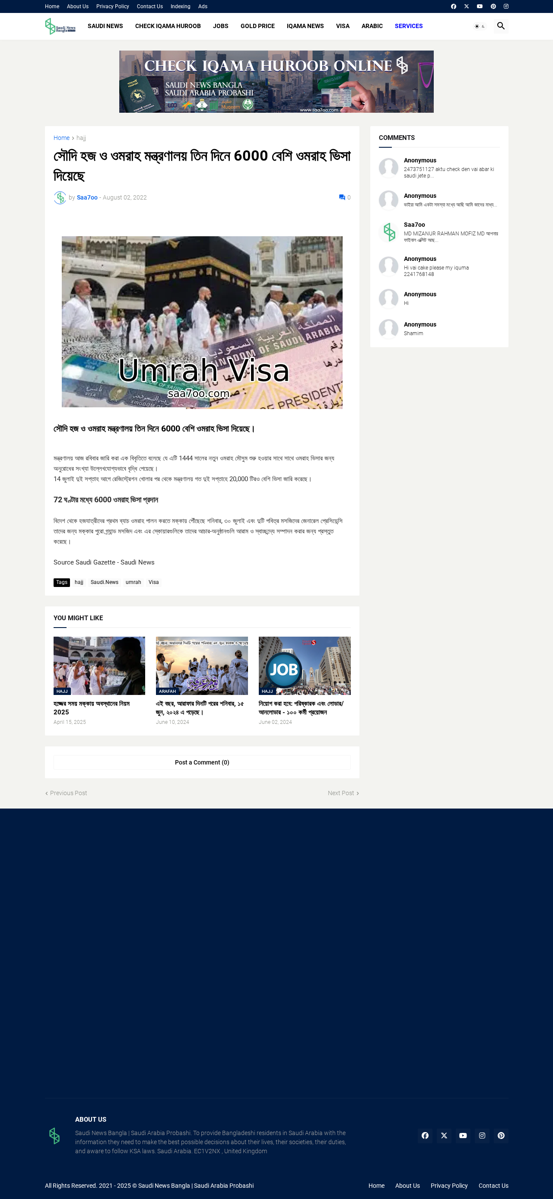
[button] (480, 26)
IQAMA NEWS (305, 25)
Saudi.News (104, 582)
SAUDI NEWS (105, 25)
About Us (78, 6)
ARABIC (372, 25)
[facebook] (453, 6)
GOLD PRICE (258, 25)
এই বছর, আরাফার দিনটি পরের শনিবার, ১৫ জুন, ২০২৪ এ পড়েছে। (200, 708)
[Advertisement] (118, 886)
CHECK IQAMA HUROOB (168, 25)
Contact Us (150, 6)
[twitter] (466, 6)
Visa (154, 582)
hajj (81, 138)
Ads (202, 6)
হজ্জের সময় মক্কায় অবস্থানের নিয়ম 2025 (92, 708)
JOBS (221, 25)
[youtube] (480, 6)
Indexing (181, 6)
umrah (133, 582)
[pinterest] (493, 6)
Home (52, 6)
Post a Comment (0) (202, 762)
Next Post (341, 793)
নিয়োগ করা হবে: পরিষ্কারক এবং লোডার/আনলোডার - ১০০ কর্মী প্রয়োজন (301, 708)
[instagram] (506, 6)
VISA (343, 25)
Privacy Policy (112, 6)
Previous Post (68, 793)
